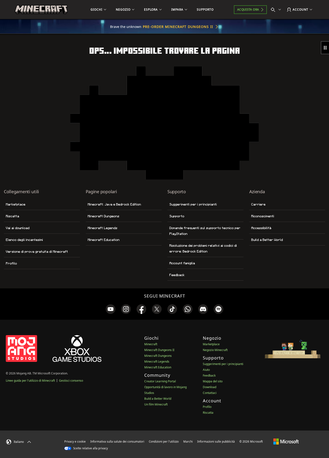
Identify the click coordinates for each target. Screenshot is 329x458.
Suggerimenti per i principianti (193, 204)
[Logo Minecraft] (41, 9)
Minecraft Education (103, 239)
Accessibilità (261, 227)
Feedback (176, 274)
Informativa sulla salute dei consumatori (117, 441)
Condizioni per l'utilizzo (164, 441)
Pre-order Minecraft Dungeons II (178, 26)
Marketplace (15, 204)
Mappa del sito (213, 381)
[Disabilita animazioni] (325, 47)
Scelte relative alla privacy (90, 448)
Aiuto (206, 370)
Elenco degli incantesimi (24, 239)
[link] (110, 309)
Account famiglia (182, 263)
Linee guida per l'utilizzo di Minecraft (30, 380)
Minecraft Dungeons (103, 216)
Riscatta (12, 216)
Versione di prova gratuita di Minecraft (37, 251)
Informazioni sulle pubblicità (216, 441)
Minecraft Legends (102, 227)
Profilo (11, 263)
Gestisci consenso (71, 380)
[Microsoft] (286, 441)
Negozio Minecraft (215, 350)
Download (209, 387)
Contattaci (210, 393)
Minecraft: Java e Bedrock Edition (114, 204)
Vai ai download (17, 227)
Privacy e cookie (75, 441)
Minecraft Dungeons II (159, 350)
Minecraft (150, 344)
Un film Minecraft (156, 404)
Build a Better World (267, 239)
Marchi (188, 441)
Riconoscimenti (262, 216)
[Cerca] (277, 9)
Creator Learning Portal (160, 381)
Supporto (176, 216)
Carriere (258, 204)
